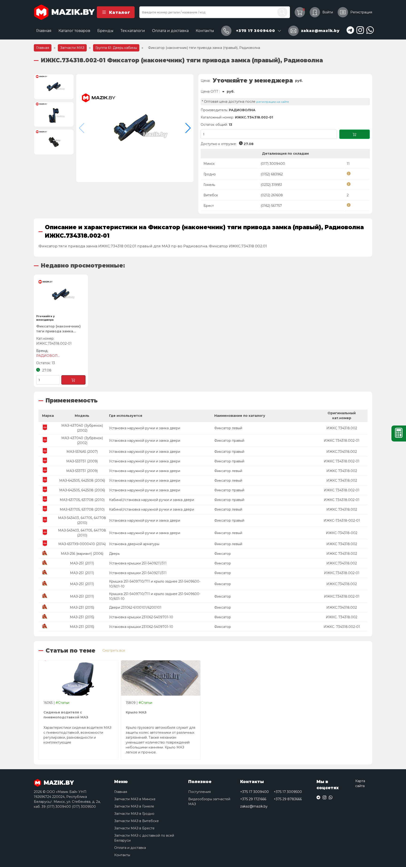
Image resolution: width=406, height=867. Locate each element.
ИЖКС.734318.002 (341, 451)
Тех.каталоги (133, 30)
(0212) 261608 (272, 195)
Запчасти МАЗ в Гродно (134, 814)
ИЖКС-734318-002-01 (342, 520)
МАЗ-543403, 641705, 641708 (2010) (82, 520)
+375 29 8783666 (288, 799)
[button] (188, 128)
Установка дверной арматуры (134, 544)
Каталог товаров (74, 30)
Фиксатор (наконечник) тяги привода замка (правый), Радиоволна (58, 329)
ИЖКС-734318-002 (341, 533)
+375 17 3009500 (288, 792)
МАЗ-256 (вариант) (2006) (82, 554)
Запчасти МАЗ (72, 48)
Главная (43, 30)
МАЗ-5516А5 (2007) (82, 451)
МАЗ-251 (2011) (82, 563)
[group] (135, 128)
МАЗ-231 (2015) (82, 607)
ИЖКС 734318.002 (341, 428)
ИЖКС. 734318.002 (341, 617)
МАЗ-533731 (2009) (82, 461)
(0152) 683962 (272, 174)
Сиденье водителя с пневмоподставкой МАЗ (65, 714)
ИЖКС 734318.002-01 (341, 440)
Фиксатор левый (228, 428)
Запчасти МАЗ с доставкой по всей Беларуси (144, 838)
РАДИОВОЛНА (242, 110)
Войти (327, 12)
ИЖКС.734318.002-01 (341, 573)
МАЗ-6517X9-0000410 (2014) (82, 544)
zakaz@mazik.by (254, 806)
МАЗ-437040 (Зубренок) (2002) (82, 428)
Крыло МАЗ (136, 712)
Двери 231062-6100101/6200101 (135, 607)
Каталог (119, 12)
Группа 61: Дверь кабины (116, 48)
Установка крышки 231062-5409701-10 (141, 617)
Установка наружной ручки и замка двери (144, 428)
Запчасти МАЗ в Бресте (134, 828)
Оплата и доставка (170, 30)
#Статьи (62, 703)
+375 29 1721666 (253, 799)
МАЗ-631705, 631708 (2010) (82, 500)
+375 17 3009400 (254, 792)
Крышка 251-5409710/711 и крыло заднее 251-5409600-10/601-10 (154, 583)
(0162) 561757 (271, 206)
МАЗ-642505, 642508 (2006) (82, 480)
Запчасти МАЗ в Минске (135, 799)
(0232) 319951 (271, 185)
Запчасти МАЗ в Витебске (136, 821)
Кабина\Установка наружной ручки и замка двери (151, 500)
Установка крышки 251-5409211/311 (138, 563)
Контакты (205, 30)
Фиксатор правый (229, 440)
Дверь (114, 554)
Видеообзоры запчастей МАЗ (209, 801)
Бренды (105, 30)
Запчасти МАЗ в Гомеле (134, 806)
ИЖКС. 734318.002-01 (342, 627)
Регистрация (361, 12)
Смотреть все (113, 650)
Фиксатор (222, 554)
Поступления (199, 792)
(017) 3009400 (273, 164)
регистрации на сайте (272, 101)
